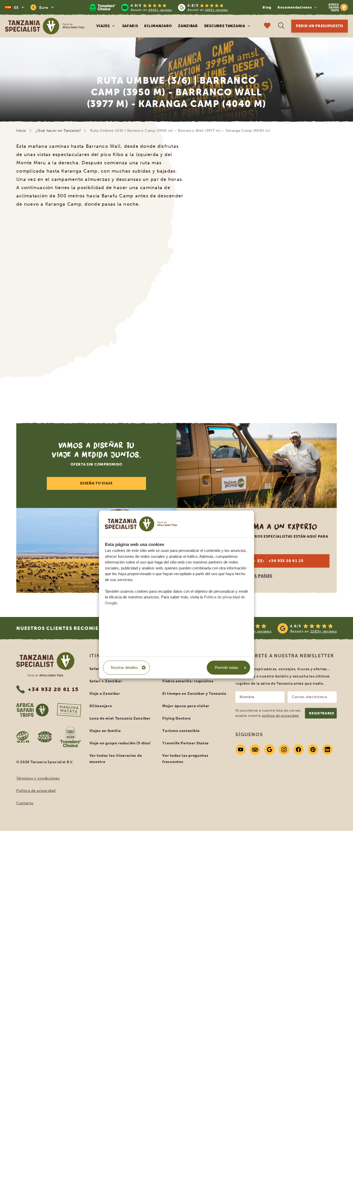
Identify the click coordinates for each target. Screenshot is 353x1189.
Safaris (130, 26)
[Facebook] (298, 749)
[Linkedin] (327, 749)
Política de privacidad (35, 791)
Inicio (21, 130)
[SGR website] (22, 737)
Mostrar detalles (124, 667)
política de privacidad (280, 715)
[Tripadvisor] (255, 749)
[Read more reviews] (159, 7)
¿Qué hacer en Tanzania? (58, 130)
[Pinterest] (313, 749)
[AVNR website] (45, 737)
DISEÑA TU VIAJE (96, 483)
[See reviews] (274, 628)
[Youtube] (240, 749)
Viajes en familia (105, 731)
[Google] (269, 749)
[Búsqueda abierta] (281, 26)
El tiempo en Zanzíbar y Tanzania (194, 693)
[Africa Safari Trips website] (32, 710)
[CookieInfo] (141, 523)
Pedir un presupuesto (319, 26)
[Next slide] (322, 307)
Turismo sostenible (181, 731)
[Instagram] (284, 749)
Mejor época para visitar (185, 706)
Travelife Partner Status (185, 743)
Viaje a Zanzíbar (104, 693)
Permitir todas (226, 667)
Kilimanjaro (158, 26)
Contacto (25, 803)
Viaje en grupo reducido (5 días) (120, 743)
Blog (267, 7)
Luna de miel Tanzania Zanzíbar (120, 718)
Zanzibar (188, 26)
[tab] (170, 395)
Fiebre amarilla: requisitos (187, 681)
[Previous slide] (30, 307)
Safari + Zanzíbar (105, 681)
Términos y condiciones (37, 778)
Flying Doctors (176, 718)
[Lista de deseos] (267, 26)
